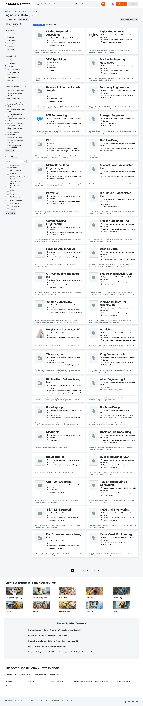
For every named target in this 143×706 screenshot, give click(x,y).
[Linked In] (122, 702)
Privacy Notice (35, 701)
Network (26, 4)
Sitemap (73, 701)
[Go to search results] (25, 161)
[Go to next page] (98, 570)
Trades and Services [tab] (40, 674)
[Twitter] (129, 702)
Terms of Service (45, 701)
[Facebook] (125, 702)
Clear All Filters (51, 24)
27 (94, 570)
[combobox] (89, 3)
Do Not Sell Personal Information (60, 701)
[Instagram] (133, 702)
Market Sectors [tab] (25, 674)
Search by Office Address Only (13, 25)
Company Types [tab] (12, 674)
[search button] (103, 4)
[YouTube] (137, 702)
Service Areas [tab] (54, 674)
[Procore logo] (12, 4)
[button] (5, 34)
